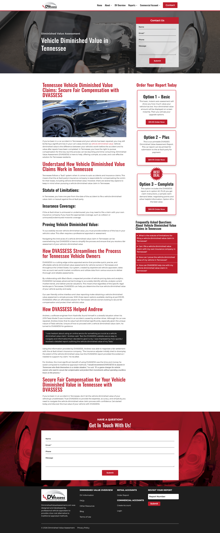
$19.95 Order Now (156, 122)
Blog (82, 511)
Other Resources (87, 506)
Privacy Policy (83, 528)
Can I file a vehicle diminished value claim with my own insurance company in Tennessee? (156, 249)
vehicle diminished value (102, 144)
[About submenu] (111, 5)
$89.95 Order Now (156, 209)
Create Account (124, 505)
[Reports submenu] (136, 5)
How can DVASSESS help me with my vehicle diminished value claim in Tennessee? (155, 268)
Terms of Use (85, 517)
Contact (170, 5)
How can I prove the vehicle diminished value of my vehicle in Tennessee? (156, 258)
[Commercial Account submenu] (159, 5)
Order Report (123, 495)
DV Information (87, 495)
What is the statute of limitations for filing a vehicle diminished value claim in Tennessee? (155, 238)
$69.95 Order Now (156, 160)
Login (119, 511)
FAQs (82, 501)
